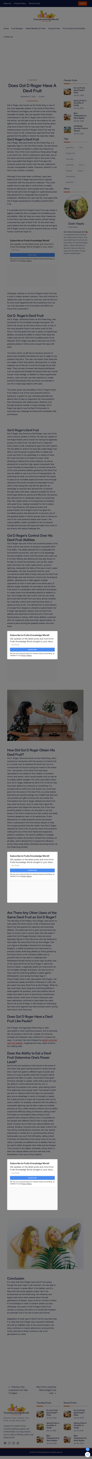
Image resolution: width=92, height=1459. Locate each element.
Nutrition (69, 171)
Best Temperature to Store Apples (80, 115)
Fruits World (32, 80)
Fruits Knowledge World (42, 1452)
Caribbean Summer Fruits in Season (81, 128)
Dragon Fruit (70, 153)
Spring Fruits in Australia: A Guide (80, 102)
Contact (82, 3)
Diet (81, 147)
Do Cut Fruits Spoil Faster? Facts (79, 90)
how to (81, 165)
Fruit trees (69, 159)
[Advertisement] (46, 59)
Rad (42, 96)
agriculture (70, 147)
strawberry (70, 182)
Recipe (80, 171)
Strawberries (70, 176)
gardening (69, 165)
